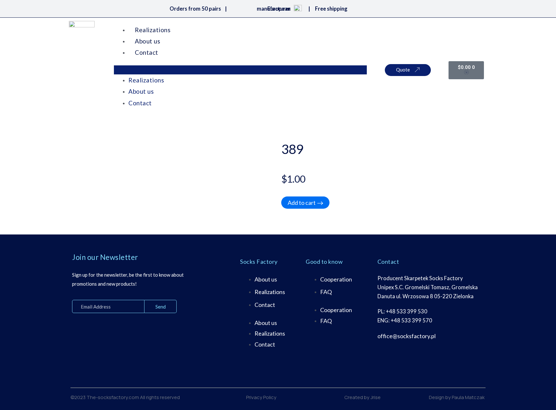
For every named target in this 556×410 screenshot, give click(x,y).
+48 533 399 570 (411, 320)
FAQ (326, 291)
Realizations (153, 29)
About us (147, 41)
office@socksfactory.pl (406, 335)
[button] (240, 69)
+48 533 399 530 (406, 311)
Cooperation (336, 279)
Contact (146, 52)
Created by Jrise (362, 397)
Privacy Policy (261, 397)
